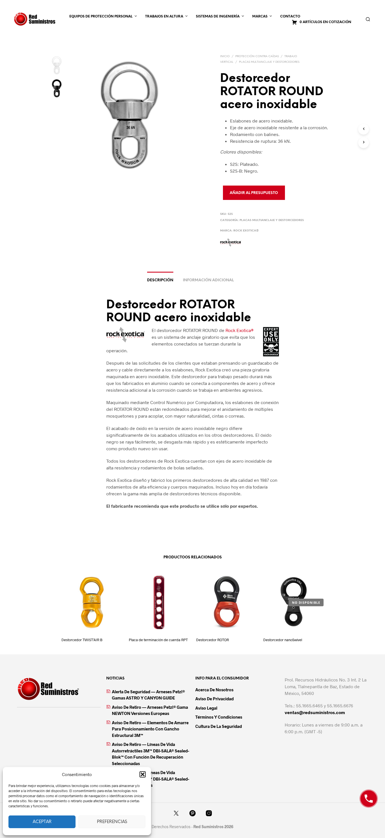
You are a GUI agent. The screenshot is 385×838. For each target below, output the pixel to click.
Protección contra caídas (257, 56)
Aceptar (42, 822)
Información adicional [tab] (208, 280)
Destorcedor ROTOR (212, 640)
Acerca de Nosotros (214, 689)
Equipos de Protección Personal (100, 16)
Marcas (259, 16)
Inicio (225, 56)
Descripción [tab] (160, 280)
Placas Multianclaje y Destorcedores (269, 62)
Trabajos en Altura (164, 16)
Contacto (290, 16)
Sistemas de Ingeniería (218, 16)
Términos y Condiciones (218, 716)
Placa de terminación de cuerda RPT (158, 640)
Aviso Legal (206, 707)
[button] (142, 774)
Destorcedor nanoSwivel (282, 640)
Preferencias (112, 822)
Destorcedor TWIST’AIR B (81, 640)
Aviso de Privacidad (214, 698)
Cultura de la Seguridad (218, 726)
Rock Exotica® (246, 230)
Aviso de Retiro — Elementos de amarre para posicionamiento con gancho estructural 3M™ (150, 729)
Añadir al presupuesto (254, 193)
